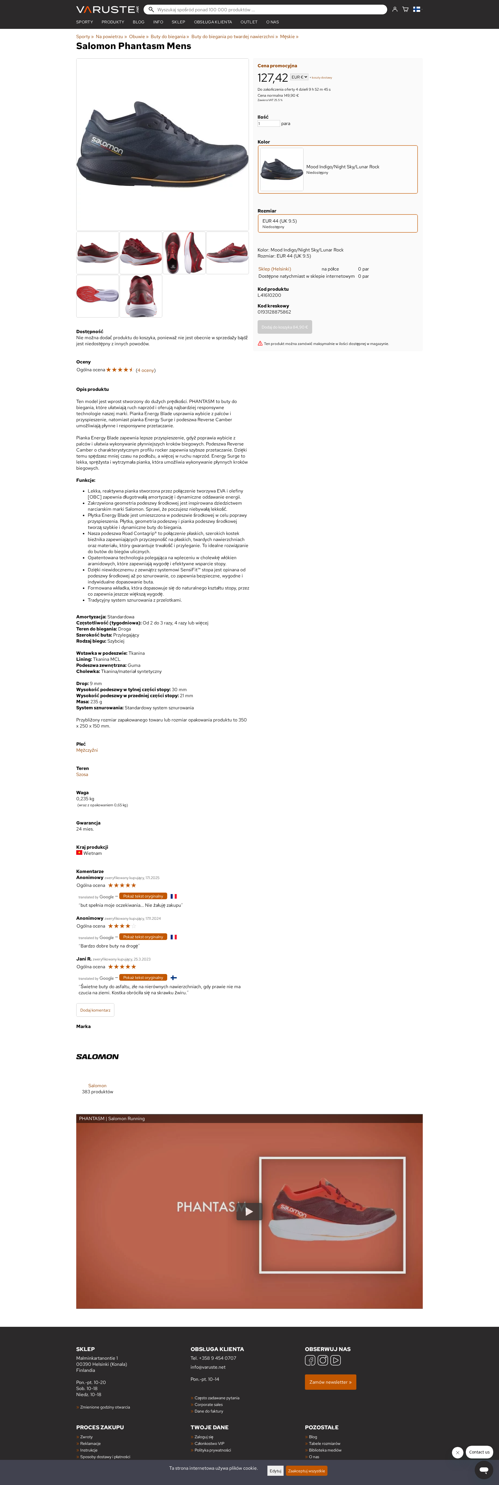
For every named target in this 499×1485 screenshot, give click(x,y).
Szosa (82, 774)
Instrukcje (89, 1450)
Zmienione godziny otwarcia (105, 1407)
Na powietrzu (111, 36)
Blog (313, 1436)
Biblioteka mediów (325, 1450)
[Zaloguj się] (395, 9)
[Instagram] (323, 1361)
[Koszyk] (405, 9)
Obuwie (139, 36)
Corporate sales (209, 1404)
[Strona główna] (107, 9)
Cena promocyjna (277, 66)
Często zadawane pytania (217, 1397)
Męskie (289, 36)
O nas (272, 22)
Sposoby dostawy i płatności (105, 1456)
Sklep (178, 22)
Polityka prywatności (213, 1450)
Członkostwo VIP (209, 1443)
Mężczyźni (87, 750)
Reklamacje (90, 1443)
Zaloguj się (204, 1436)
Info (158, 22)
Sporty (84, 22)
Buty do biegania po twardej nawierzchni (234, 36)
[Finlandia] (418, 9)
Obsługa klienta (213, 22)
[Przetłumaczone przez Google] (96, 896)
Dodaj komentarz (95, 1010)
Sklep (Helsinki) (274, 269)
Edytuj (275, 1470)
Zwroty (86, 1436)
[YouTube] (335, 1361)
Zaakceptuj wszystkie (306, 1470)
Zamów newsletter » (331, 1382)
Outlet (249, 22)
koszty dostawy (322, 77)
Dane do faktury (209, 1411)
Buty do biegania (170, 36)
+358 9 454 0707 (217, 1358)
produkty (113, 22)
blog (138, 22)
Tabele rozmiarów (324, 1443)
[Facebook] (310, 1361)
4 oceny (145, 370)
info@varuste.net (208, 1367)
